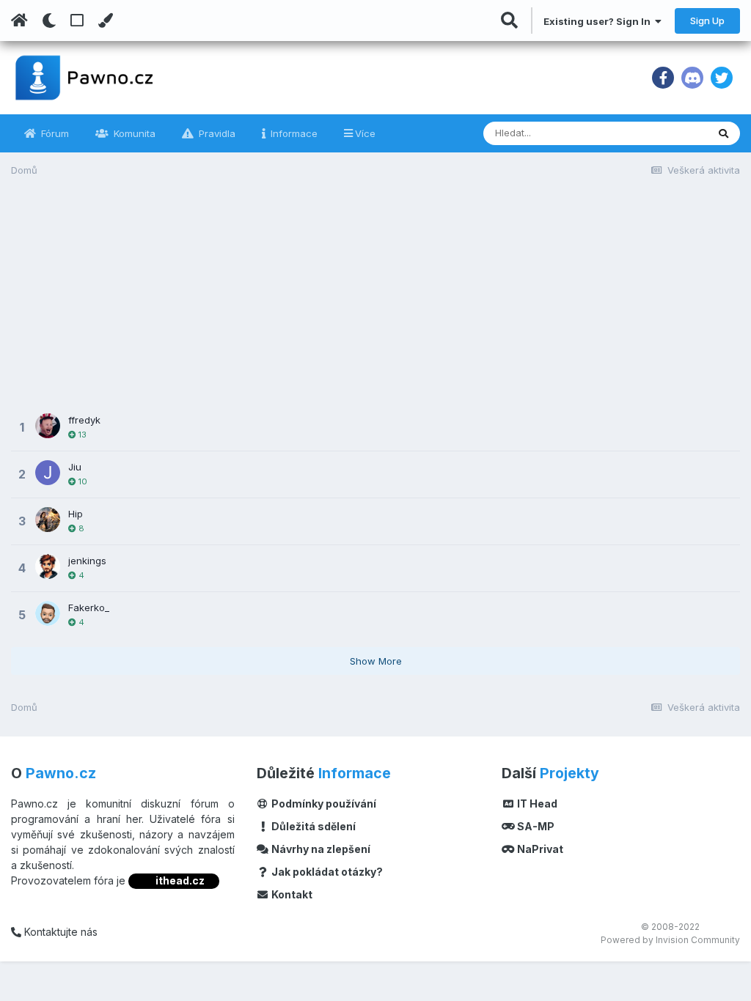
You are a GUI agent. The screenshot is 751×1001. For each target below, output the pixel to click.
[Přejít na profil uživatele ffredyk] (47, 425)
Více (365, 133)
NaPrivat (539, 849)
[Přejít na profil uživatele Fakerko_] (47, 613)
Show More (376, 661)
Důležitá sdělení (312, 826)
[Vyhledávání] (723, 133)
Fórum (53, 133)
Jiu (74, 467)
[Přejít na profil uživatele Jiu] (47, 472)
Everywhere (661, 133)
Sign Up (707, 20)
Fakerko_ (88, 607)
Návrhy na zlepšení (319, 849)
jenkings (87, 560)
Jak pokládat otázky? (326, 871)
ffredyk (84, 420)
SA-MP (534, 826)
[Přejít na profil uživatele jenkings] (47, 566)
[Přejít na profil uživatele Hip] (47, 519)
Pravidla (215, 133)
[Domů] (19, 20)
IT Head (536, 803)
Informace (293, 133)
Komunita (133, 133)
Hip (75, 514)
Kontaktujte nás (59, 932)
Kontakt (290, 894)
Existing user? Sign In (599, 21)
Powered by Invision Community (670, 939)
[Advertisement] (375, 302)
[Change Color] (105, 21)
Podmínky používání (322, 803)
